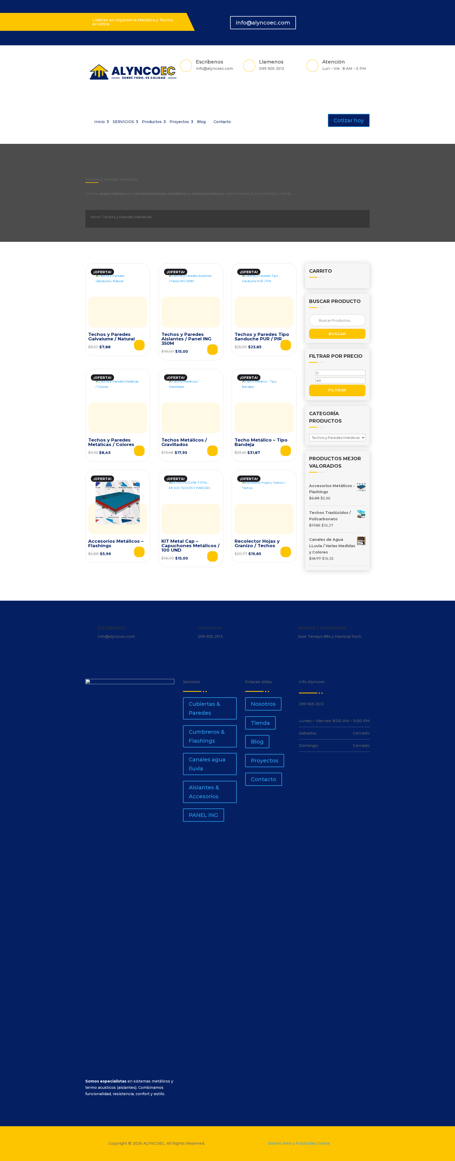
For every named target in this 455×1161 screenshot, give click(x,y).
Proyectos (179, 121)
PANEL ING (203, 815)
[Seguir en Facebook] (337, 19)
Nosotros (263, 704)
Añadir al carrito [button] (212, 450)
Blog (201, 121)
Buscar (337, 333)
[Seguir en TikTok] (366, 19)
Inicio (99, 121)
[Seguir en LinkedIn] (356, 19)
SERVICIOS (123, 121)
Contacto (222, 121)
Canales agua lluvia (207, 764)
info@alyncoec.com (263, 22)
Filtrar (337, 390)
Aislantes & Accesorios (204, 792)
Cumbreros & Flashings (207, 736)
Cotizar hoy (349, 120)
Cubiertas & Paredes (204, 708)
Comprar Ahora (139, 345)
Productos (152, 121)
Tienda (260, 723)
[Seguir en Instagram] (347, 19)
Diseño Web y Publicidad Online (299, 1143)
